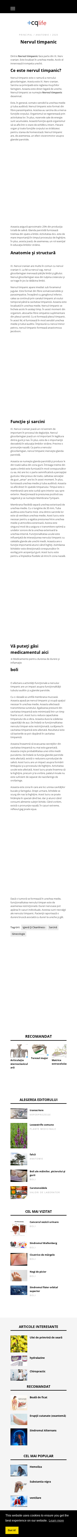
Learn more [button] (56, 1520)
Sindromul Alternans (43, 1430)
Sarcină (53, 927)
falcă (33, 1154)
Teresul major (39, 1058)
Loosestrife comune (42, 1124)
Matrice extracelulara (60, 1062)
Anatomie (42, 34)
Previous (5, 1053)
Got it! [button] (12, 1530)
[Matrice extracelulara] (60, 1050)
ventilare (35, 1498)
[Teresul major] (39, 1049)
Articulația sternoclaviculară (19, 1063)
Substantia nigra (40, 1481)
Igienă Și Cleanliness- (34, 927)
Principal (26, 34)
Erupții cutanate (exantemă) (48, 1415)
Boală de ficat (38, 1397)
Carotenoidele (38, 1188)
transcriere (37, 1110)
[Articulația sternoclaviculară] (19, 1050)
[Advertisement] (38, 183)
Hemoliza (36, 1466)
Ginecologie (18, 934)
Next (72, 1053)
